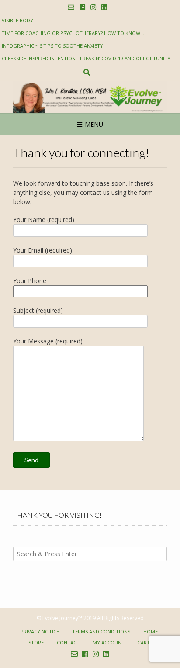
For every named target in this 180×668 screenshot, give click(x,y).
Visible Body (17, 20)
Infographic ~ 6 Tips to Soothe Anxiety (52, 45)
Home (150, 631)
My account (109, 642)
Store (36, 642)
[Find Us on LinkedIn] (104, 7)
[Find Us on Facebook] (82, 7)
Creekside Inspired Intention (39, 58)
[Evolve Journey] (90, 97)
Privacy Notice (40, 631)
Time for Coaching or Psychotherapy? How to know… (73, 33)
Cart (144, 642)
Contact (68, 642)
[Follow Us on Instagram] (93, 7)
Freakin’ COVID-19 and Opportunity (125, 58)
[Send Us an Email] (71, 7)
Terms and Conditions (101, 631)
